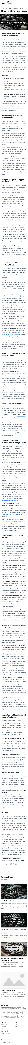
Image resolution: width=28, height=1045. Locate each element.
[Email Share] (16, 864)
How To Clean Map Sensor (9, 901)
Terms (16, 1026)
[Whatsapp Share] (13, 864)
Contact (16, 1029)
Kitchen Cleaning (4, 1029)
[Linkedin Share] (11, 864)
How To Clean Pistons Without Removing (13, 930)
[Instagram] (4, 1039)
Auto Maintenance (13, 8)
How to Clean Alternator (8, 990)
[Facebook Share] (9, 864)
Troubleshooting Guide (5, 1033)
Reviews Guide (4, 1024)
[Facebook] (7, 1039)
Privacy (16, 1028)
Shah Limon (9, 1042)
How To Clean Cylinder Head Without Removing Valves (12, 959)
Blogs (16, 1024)
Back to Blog (6, 871)
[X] (2, 1039)
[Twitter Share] (6, 864)
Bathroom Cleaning (5, 1031)
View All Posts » (5, 879)
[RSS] (9, 1039)
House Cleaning (4, 1026)
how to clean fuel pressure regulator (11, 514)
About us (16, 1031)
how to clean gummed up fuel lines (10, 500)
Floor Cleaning (4, 1028)
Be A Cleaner (5, 1005)
